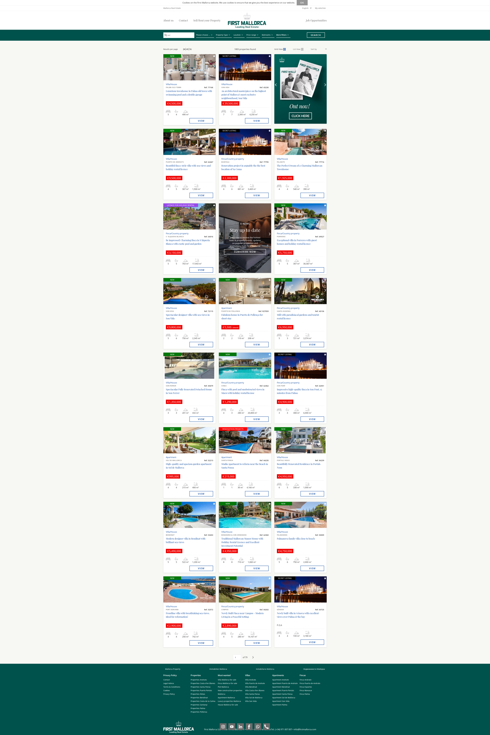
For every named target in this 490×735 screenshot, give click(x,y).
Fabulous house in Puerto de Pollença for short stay (242, 316)
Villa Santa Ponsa (252, 694)
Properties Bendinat (199, 697)
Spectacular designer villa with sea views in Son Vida (188, 316)
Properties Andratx (199, 680)
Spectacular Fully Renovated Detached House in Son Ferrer (189, 391)
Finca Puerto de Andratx (310, 683)
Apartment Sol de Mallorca (283, 697)
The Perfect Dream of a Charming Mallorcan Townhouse (299, 167)
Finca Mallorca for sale (227, 683)
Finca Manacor (306, 690)
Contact (183, 20)
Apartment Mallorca (226, 697)
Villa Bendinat (251, 687)
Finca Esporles (306, 687)
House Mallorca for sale (228, 705)
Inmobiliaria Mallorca (265, 669)
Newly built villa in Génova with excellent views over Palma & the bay (298, 615)
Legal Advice (168, 683)
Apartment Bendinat (281, 687)
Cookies (166, 690)
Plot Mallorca (223, 687)
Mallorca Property (172, 669)
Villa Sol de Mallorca (253, 697)
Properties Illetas (198, 694)
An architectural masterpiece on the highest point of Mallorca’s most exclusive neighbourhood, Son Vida (243, 95)
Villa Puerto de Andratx (255, 683)
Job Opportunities (316, 20)
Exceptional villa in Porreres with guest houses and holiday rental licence (297, 242)
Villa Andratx (250, 680)
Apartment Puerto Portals (283, 690)
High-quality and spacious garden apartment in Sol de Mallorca (188, 465)
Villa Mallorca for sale (227, 680)
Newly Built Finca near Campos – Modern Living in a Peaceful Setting (242, 615)
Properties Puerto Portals (201, 690)
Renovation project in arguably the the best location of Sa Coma (243, 167)
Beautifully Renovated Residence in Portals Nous (298, 465)
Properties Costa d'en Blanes (203, 683)
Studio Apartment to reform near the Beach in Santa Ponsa (244, 465)
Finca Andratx (305, 680)
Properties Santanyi (199, 705)
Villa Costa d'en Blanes (254, 690)
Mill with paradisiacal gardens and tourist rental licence (298, 316)
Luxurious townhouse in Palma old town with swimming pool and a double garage (189, 93)
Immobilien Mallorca (218, 669)
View (201, 120)
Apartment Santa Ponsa (282, 694)
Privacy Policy (169, 694)
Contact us (300, 106)
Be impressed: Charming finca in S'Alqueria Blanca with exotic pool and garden (188, 242)
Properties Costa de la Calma (203, 701)
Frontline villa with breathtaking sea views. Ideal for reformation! (188, 615)
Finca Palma (305, 694)
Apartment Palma (279, 705)
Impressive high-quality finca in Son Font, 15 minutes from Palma (299, 391)
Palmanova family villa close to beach (296, 538)
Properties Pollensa (199, 712)
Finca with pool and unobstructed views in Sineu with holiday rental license (242, 391)
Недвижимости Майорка (314, 669)
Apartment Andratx (280, 680)
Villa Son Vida (251, 701)
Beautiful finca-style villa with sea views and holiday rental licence (188, 167)
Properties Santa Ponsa (200, 687)
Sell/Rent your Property (206, 20)
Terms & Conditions (171, 687)
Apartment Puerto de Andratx (285, 683)
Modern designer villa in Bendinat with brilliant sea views (185, 540)
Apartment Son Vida (280, 701)
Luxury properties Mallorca (229, 701)
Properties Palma (198, 708)
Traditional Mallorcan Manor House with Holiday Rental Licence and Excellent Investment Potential (242, 542)
